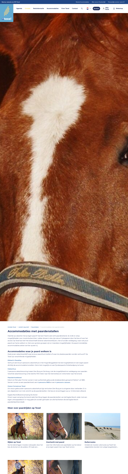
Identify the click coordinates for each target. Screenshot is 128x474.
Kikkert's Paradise (14, 360)
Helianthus (12, 369)
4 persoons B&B (44, 382)
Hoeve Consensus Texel (16, 386)
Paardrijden (35, 327)
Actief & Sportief (24, 327)
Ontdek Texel (12, 327)
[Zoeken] (82, 8)
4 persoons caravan (62, 382)
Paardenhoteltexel (15, 377)
